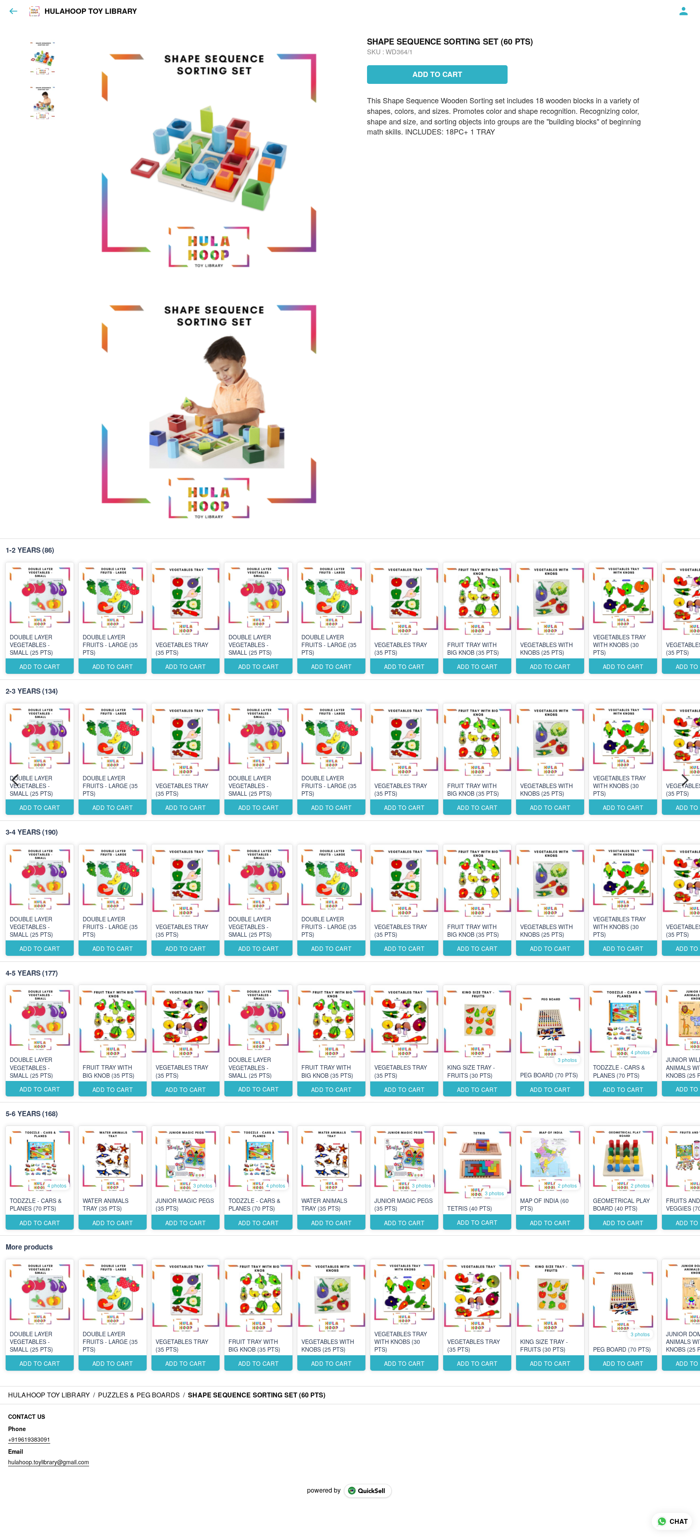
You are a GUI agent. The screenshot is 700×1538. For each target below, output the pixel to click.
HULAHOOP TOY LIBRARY (91, 11)
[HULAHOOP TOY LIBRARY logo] (34, 11)
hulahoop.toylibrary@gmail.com (48, 1462)
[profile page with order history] (684, 11)
